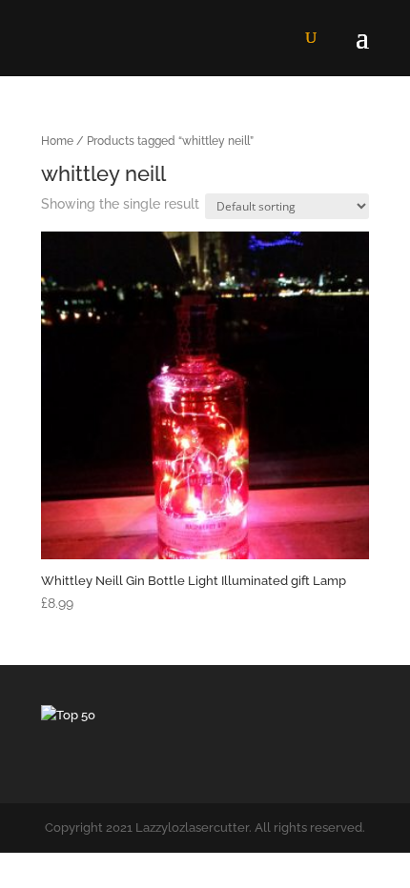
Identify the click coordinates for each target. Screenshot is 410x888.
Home (57, 141)
